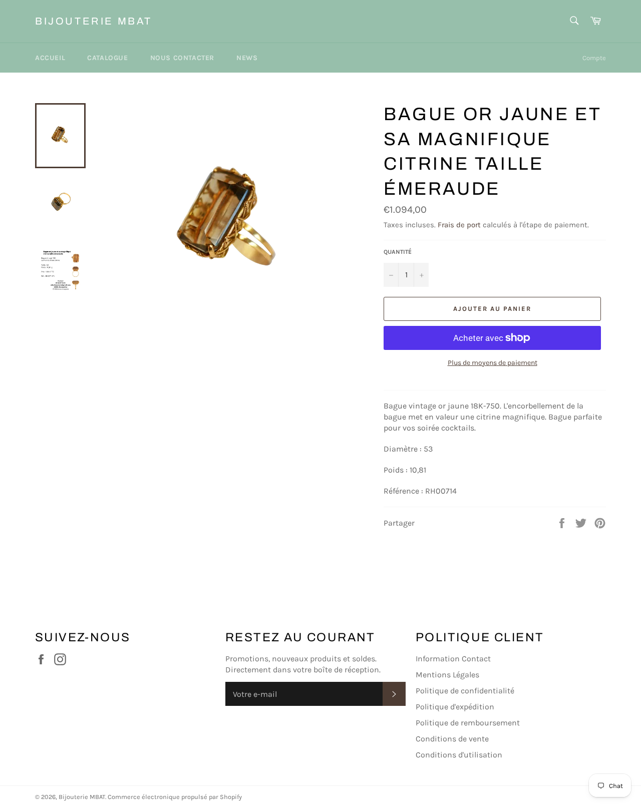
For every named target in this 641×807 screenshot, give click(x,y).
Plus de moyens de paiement (492, 362)
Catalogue (107, 58)
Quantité (398, 251)
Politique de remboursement (468, 722)
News (246, 58)
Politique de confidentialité (465, 690)
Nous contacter (182, 58)
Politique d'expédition (455, 706)
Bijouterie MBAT (93, 21)
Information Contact (453, 658)
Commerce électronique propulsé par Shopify (175, 796)
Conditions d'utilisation (459, 754)
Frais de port (459, 224)
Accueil (50, 58)
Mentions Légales (447, 674)
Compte (594, 58)
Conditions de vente (452, 738)
